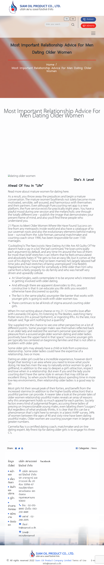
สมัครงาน (90, 25)
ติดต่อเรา (90, 19)
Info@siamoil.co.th (52, 563)
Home (50, 64)
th (67, 18)
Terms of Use (79, 560)
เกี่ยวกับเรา (11, 480)
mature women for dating (46, 191)
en (73, 18)
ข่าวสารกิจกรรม (12, 507)
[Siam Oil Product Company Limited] (35, 7)
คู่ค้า (12, 498)
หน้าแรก (11, 472)
